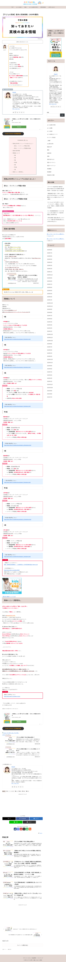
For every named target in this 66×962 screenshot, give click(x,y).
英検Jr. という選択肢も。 (18, 171)
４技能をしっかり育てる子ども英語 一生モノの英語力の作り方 (26, 119)
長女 (28, 791)
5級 (15, 155)
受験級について (16, 153)
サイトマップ (40, 957)
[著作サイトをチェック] (13, 112)
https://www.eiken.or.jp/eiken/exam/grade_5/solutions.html (17, 339)
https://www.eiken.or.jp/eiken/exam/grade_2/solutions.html (17, 482)
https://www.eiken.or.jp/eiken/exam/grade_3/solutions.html (17, 406)
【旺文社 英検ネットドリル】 (9, 596)
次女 (17, 791)
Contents (20, 140)
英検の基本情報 (16, 150)
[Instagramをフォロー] (15, 112)
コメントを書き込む (22, 945)
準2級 (15, 162)
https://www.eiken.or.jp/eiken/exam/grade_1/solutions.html (17, 556)
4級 (15, 157)
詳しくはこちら (16, 108)
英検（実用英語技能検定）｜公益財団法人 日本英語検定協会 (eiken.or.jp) (21, 564)
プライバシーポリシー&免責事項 (29, 957)
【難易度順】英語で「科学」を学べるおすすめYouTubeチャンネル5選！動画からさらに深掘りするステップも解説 (55, 196)
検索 (48, 112)
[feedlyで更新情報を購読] (21, 112)
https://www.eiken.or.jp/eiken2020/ (12, 570)
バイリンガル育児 (11, 791)
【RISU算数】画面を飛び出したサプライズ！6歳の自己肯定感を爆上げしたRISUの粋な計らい (55, 219)
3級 (15, 160)
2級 (15, 164)
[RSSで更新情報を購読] (24, 112)
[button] (29, 822)
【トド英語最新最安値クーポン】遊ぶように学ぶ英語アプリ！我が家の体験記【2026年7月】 (55, 212)
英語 (24, 791)
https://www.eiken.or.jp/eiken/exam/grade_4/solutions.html (17, 367)
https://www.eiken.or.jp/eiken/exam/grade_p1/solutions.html (17, 519)
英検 (4, 791)
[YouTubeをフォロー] (17, 112)
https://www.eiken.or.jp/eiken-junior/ (12, 696)
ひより (14, 92)
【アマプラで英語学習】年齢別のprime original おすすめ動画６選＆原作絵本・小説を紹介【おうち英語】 (55, 188)
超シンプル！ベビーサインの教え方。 (55, 234)
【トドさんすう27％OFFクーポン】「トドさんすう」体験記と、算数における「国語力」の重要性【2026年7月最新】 (55, 205)
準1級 (15, 167)
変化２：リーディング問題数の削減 (22, 148)
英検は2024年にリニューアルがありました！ (23, 143)
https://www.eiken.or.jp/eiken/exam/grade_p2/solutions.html (17, 445)
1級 (15, 169)
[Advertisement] (22, 804)
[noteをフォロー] (19, 112)
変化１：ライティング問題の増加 (22, 145)
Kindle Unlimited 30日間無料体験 (13, 133)
